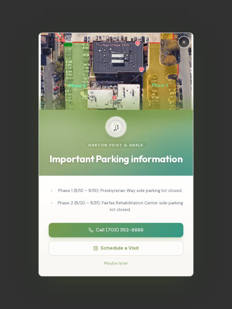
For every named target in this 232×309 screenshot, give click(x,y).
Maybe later (116, 263)
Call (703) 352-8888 (119, 230)
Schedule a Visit (120, 248)
